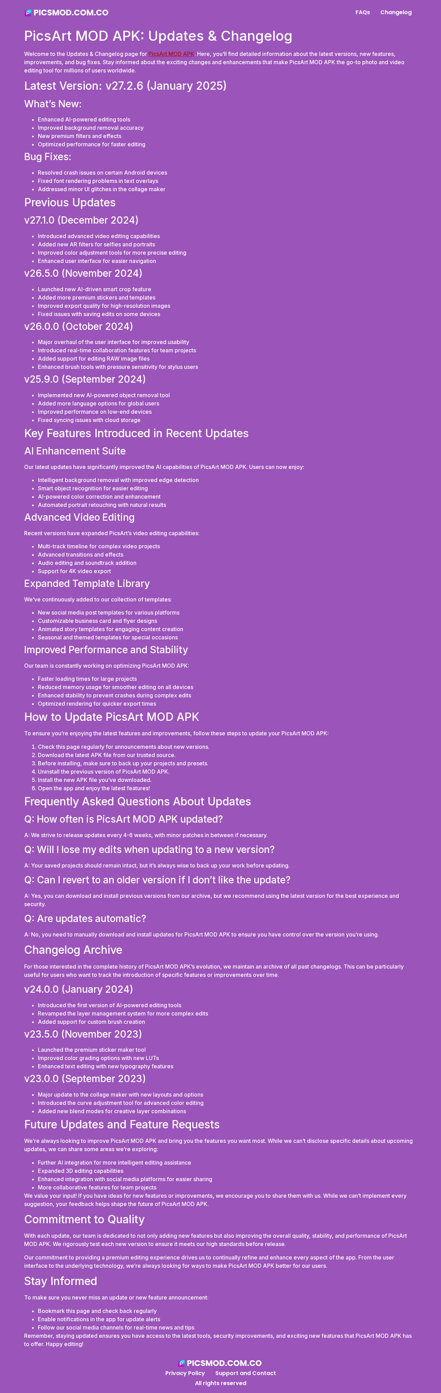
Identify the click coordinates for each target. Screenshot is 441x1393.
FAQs (363, 12)
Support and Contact (245, 1373)
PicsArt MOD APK (171, 53)
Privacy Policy (185, 1373)
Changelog (396, 12)
